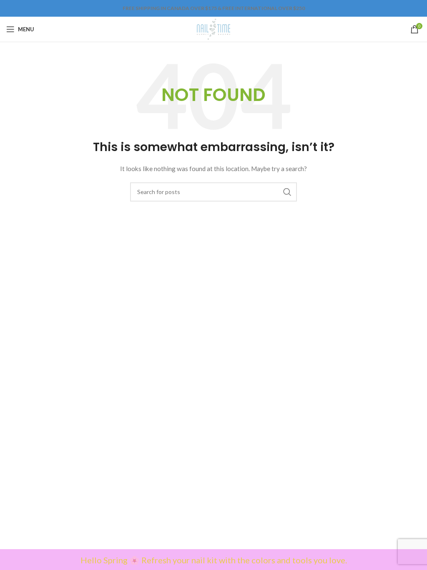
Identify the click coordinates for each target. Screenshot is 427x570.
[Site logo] (213, 28)
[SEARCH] (287, 192)
